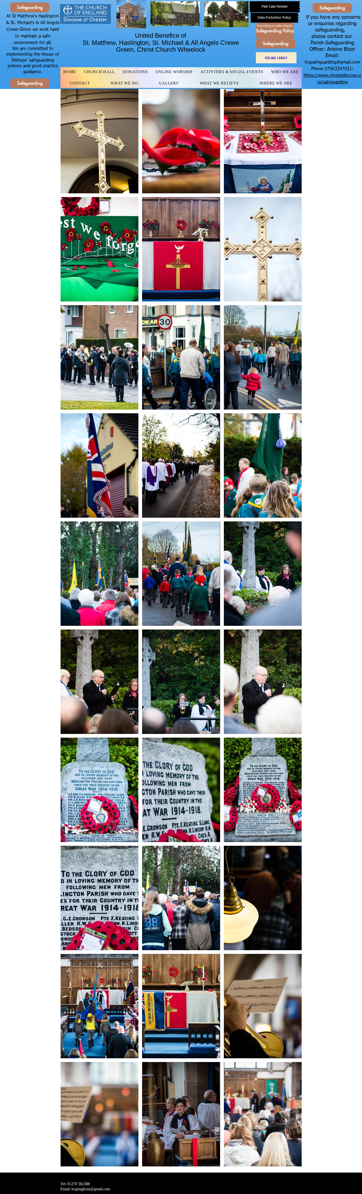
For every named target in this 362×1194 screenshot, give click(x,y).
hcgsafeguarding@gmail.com (332, 62)
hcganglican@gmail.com (90, 1189)
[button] (99, 141)
